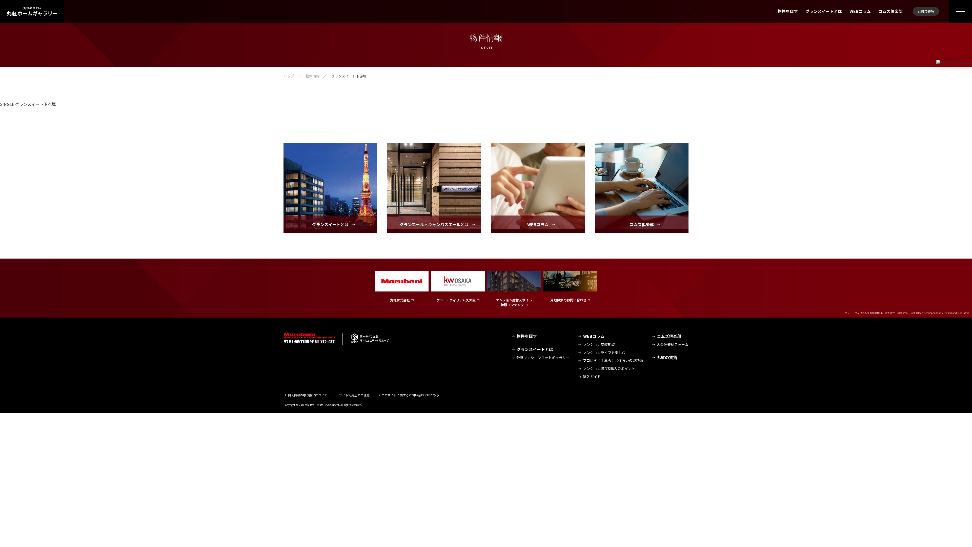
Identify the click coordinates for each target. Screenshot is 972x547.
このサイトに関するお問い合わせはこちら (410, 395)
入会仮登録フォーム (672, 344)
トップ (289, 76)
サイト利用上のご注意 (354, 395)
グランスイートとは (823, 11)
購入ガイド (592, 376)
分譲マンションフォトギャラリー (543, 357)
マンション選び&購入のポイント (609, 368)
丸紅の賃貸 (926, 11)
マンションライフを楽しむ (604, 352)
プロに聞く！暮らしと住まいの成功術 (613, 360)
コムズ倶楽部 (890, 11)
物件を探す (788, 11)
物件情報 (313, 76)
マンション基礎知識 (599, 344)
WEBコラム (860, 11)
